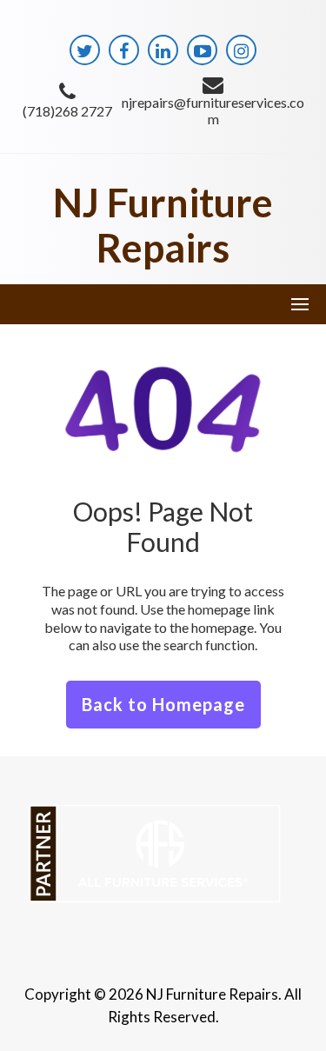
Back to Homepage (163, 704)
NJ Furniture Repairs (163, 225)
